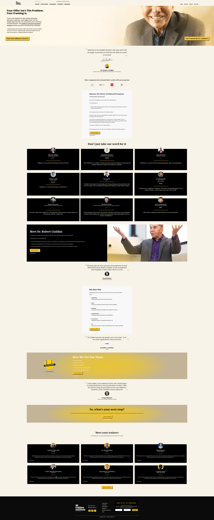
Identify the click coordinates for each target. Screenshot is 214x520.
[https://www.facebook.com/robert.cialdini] (95, 511)
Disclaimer (104, 508)
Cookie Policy (105, 506)
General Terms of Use (106, 510)
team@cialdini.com (93, 507)
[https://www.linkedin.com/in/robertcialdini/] (89, 510)
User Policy (104, 504)
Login (103, 511)
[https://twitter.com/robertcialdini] (92, 510)
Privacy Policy (105, 503)
